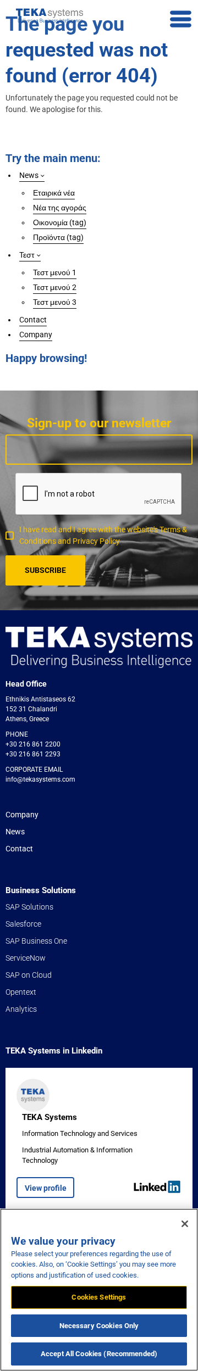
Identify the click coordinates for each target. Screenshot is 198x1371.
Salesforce (23, 923)
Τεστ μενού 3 (54, 302)
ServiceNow (26, 958)
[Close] (185, 1224)
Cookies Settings (99, 1297)
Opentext (21, 992)
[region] (99, 1289)
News (28, 175)
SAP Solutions (29, 906)
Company (35, 334)
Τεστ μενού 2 (54, 287)
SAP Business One (36, 941)
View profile (46, 1188)
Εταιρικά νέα (54, 192)
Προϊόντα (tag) (58, 237)
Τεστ (27, 254)
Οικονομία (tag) (59, 222)
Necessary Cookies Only (99, 1326)
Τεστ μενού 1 (54, 272)
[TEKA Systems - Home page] (50, 16)
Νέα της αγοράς (59, 207)
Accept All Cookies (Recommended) (99, 1354)
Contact (33, 319)
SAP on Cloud (29, 975)
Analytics (21, 1009)
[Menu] (181, 19)
